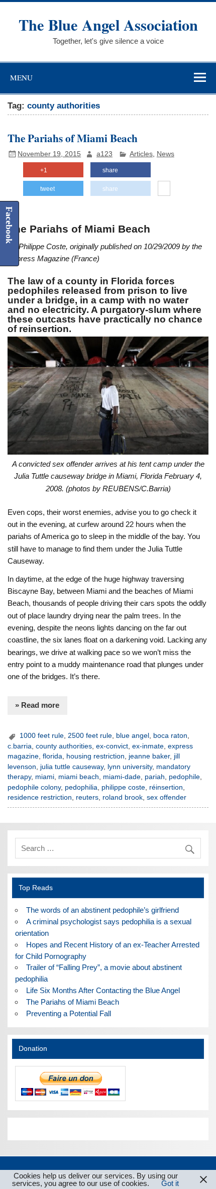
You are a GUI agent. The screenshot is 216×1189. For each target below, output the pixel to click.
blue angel (132, 735)
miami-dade (122, 777)
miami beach (78, 777)
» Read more (37, 705)
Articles (141, 154)
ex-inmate (148, 746)
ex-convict (112, 746)
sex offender (166, 797)
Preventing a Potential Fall (68, 1013)
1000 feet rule (42, 735)
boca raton (170, 735)
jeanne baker (149, 756)
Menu (21, 77)
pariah (155, 777)
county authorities (64, 746)
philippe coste (123, 787)
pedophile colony (34, 787)
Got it (170, 1183)
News (165, 154)
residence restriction (40, 797)
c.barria (20, 746)
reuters (87, 797)
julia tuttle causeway (71, 767)
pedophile (184, 777)
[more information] (164, 188)
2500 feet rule (90, 735)
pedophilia (81, 787)
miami (44, 777)
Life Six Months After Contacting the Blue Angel (103, 990)
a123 (104, 154)
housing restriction (95, 756)
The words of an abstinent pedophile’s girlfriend (102, 910)
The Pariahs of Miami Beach (73, 138)
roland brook (122, 797)
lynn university (129, 767)
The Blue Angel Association (108, 25)
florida (52, 756)
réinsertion (166, 787)
